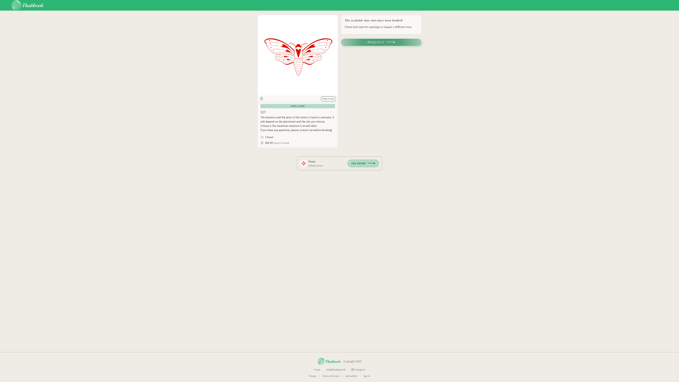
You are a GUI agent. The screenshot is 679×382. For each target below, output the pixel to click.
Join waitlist (351, 376)
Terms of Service (331, 376)
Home (317, 369)
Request (376, 42)
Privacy (312, 376)
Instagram (360, 369)
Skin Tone (328, 99)
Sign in (366, 376)
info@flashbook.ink (336, 369)
